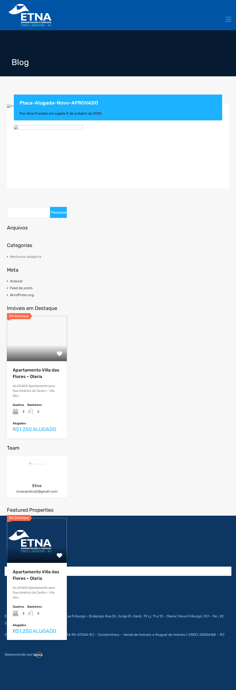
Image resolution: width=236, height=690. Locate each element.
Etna (36, 485)
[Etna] (30, 25)
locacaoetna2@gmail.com (36, 491)
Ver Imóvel (37, 352)
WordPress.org (22, 295)
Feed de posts (21, 288)
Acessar (16, 281)
